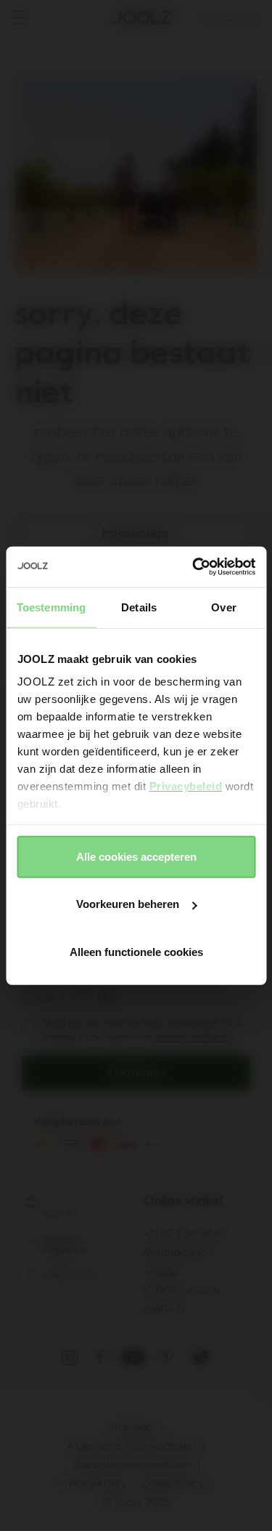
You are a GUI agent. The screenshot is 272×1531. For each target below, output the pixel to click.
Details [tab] (139, 606)
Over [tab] (223, 606)
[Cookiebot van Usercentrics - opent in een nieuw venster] (193, 567)
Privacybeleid (185, 786)
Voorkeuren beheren (127, 904)
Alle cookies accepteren (136, 856)
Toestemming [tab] (51, 606)
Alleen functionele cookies (136, 951)
